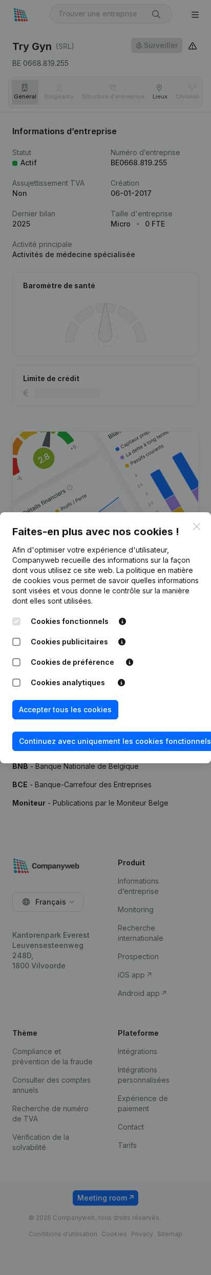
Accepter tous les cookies (65, 709)
